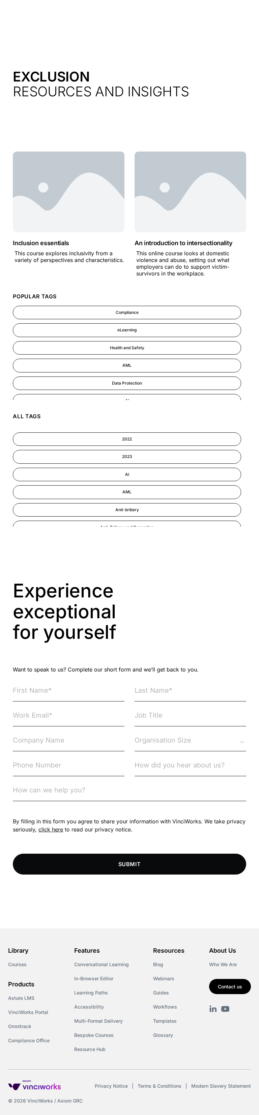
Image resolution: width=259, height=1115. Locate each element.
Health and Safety (127, 347)
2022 (127, 438)
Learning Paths (91, 992)
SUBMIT (129, 864)
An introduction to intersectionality (183, 243)
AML (127, 365)
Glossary (163, 1035)
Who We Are (223, 964)
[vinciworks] (213, 1009)
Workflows (165, 1007)
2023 (127, 456)
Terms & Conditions (159, 1086)
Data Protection (127, 383)
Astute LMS (21, 998)
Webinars (163, 978)
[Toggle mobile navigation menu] (241, 12)
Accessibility (89, 1007)
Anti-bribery (127, 509)
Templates (165, 1021)
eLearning (127, 329)
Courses (17, 964)
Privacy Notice (111, 1086)
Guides (161, 992)
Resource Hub (90, 1049)
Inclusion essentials (41, 243)
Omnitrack (19, 1026)
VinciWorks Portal (28, 1012)
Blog (158, 964)
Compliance (127, 312)
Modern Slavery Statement (221, 1086)
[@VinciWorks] (225, 1009)
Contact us (230, 986)
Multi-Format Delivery (98, 1021)
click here (50, 829)
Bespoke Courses (94, 1035)
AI (127, 474)
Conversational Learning (101, 964)
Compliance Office (29, 1040)
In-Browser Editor (93, 978)
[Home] (65, 13)
